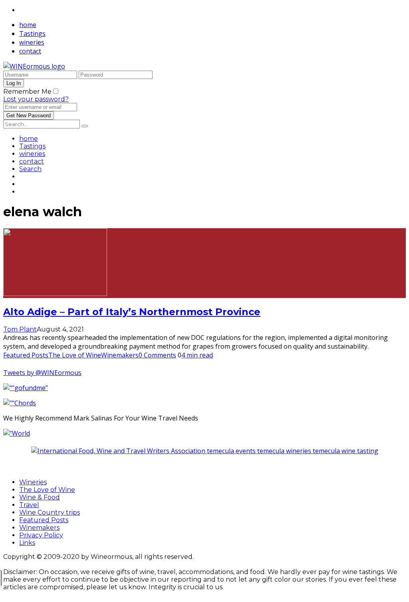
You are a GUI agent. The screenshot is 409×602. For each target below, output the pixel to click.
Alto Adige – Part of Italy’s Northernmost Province (131, 312)
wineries (31, 42)
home (27, 24)
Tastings (32, 33)
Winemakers (120, 355)
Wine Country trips (49, 512)
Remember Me (27, 91)
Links (27, 543)
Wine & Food (39, 497)
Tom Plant (20, 329)
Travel (29, 505)
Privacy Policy (41, 535)
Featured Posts (25, 355)
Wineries (33, 482)
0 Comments (157, 355)
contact (30, 51)
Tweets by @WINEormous (42, 372)
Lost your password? (36, 99)
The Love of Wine (74, 355)
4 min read (197, 355)
